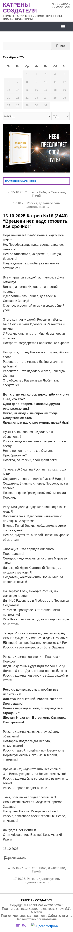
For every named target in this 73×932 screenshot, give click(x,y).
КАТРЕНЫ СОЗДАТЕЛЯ (36, 900)
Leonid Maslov (37, 905)
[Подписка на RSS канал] (26, 926)
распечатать (17, 858)
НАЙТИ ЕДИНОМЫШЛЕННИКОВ (20, 181)
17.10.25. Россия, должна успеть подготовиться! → (36, 205)
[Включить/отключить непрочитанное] (17, 926)
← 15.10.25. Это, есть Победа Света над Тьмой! (36, 194)
